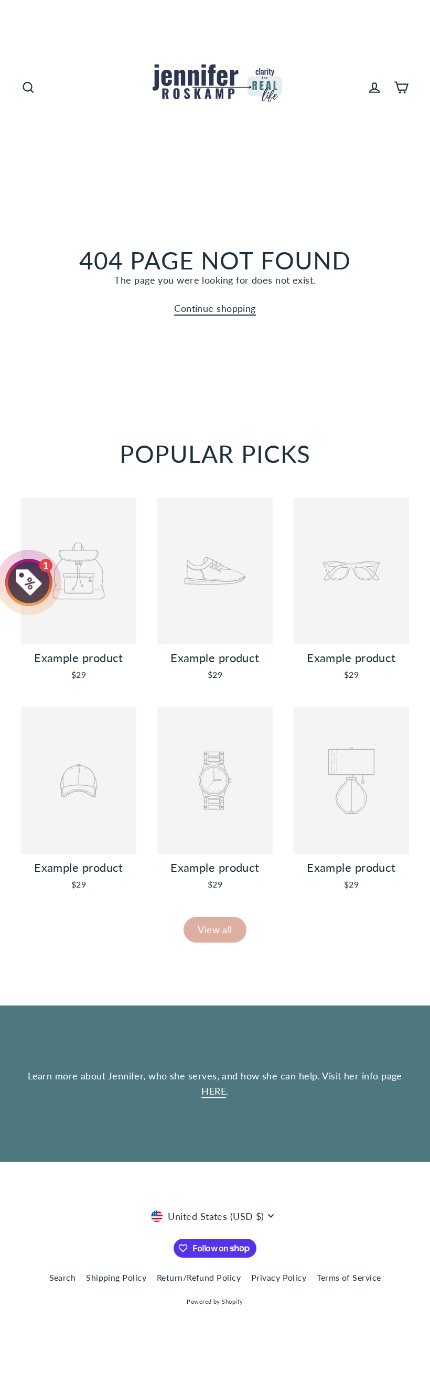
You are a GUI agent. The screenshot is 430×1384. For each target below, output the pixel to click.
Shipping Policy (116, 1277)
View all (215, 929)
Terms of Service (349, 1277)
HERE (213, 1091)
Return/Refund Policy (199, 1277)
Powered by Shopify (215, 1301)
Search (62, 1277)
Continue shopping (215, 308)
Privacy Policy (278, 1277)
